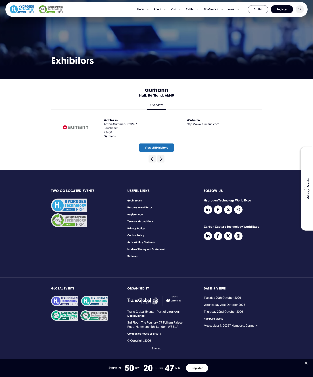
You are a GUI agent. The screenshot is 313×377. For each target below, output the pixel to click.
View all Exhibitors (156, 147)
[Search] (300, 9)
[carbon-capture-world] (69, 226)
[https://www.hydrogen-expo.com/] (94, 305)
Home (140, 9)
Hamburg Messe (213, 318)
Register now (135, 214)
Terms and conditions (140, 221)
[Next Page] (160, 159)
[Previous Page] (152, 159)
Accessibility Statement (141, 242)
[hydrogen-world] (69, 211)
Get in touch (134, 200)
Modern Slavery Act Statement (146, 249)
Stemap (156, 348)
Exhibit (258, 9)
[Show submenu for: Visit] (180, 9)
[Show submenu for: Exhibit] (198, 9)
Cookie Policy (135, 235)
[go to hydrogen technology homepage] (21, 9)
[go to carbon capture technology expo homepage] (50, 9)
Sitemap (132, 256)
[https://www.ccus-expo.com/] (94, 319)
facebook (218, 209)
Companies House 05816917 (144, 333)
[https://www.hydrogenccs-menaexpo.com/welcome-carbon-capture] (64, 319)
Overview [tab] (156, 105)
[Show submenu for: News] (238, 9)
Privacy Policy (136, 228)
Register (281, 9)
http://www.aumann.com (203, 124)
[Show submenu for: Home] (148, 9)
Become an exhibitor (139, 207)
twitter (228, 209)
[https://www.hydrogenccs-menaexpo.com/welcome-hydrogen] (64, 305)
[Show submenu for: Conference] (222, 9)
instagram (238, 209)
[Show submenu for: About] (165, 9)
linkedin (208, 209)
